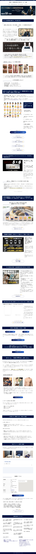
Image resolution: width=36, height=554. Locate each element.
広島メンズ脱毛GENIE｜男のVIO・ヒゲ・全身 (18, 2)
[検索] (34, 0)
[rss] (33, 0)
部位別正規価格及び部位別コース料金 (16, 99)
